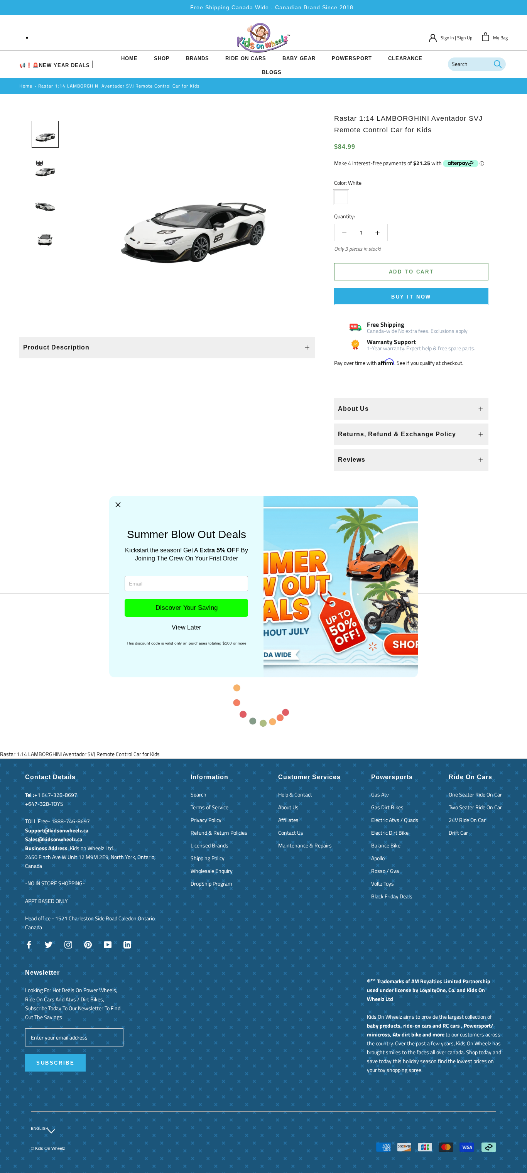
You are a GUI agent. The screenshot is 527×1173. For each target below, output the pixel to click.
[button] (118, 505)
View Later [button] (186, 627)
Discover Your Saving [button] (186, 607)
